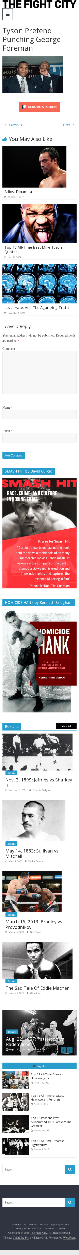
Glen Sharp (35, 993)
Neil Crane (35, 931)
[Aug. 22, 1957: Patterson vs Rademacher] (39, 1012)
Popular (41, 1066)
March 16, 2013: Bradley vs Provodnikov (33, 924)
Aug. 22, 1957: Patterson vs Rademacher (35, 1041)
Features (33, 1224)
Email (7, 430)
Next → (69, 124)
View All (66, 726)
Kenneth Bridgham (42, 790)
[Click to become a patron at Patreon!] (39, 102)
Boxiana (11, 772)
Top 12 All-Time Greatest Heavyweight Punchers (47, 1098)
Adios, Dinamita (18, 191)
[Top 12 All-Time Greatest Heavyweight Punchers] (16, 1093)
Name (7, 407)
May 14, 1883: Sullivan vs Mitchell (32, 853)
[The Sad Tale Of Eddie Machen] (37, 944)
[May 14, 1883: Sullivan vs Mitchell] (33, 802)
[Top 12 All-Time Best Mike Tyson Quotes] (39, 207)
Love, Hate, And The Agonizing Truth (36, 307)
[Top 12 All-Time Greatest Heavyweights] (16, 1071)
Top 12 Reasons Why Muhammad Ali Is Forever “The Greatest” (51, 1122)
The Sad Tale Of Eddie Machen (37, 988)
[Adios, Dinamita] (34, 148)
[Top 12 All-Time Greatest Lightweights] (16, 1138)
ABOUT (61, 1228)
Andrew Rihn (38, 1049)
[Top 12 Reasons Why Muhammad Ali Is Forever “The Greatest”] (16, 1115)
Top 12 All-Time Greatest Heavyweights (47, 1076)
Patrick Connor (35, 861)
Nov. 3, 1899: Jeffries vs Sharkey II (38, 782)
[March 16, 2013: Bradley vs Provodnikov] (32, 873)
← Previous (13, 124)
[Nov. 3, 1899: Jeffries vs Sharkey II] (37, 736)
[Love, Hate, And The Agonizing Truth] (39, 267)
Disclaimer (49, 1228)
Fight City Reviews (59, 1224)
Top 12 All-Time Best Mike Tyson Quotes (33, 249)
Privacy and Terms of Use (28, 1228)
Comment (8, 348)
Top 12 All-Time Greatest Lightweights (47, 1143)
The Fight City (19, 1224)
